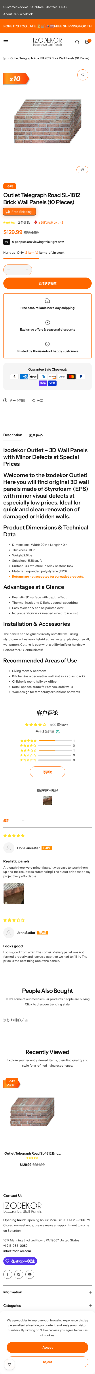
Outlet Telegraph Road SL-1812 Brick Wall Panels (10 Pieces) (32, 1153)
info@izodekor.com (17, 1251)
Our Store (37, 7)
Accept (47, 1347)
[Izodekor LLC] (47, 42)
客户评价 (36, 435)
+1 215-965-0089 (15, 1246)
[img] (14, 836)
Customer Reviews (15, 7)
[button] (9, 223)
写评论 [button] (47, 772)
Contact (51, 7)
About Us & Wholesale (18, 14)
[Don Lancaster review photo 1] (14, 893)
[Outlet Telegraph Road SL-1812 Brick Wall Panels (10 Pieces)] (32, 1112)
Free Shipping (21, 211)
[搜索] (77, 42)
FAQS (62, 7)
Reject (47, 1362)
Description (12, 435)
